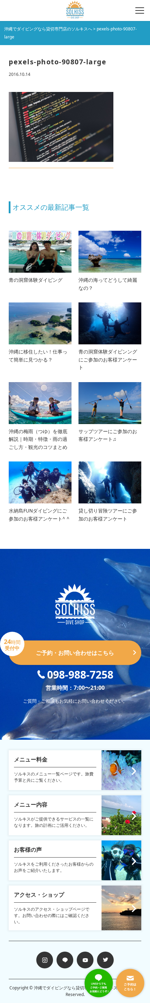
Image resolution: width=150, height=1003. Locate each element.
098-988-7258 (80, 674)
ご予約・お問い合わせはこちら (61, 648)
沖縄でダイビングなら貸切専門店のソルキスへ (78, 988)
